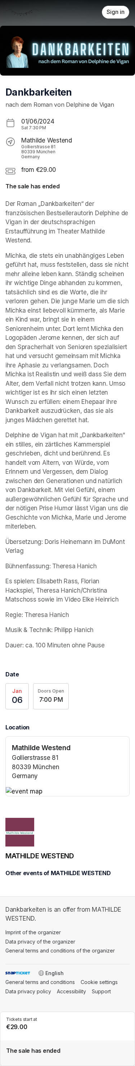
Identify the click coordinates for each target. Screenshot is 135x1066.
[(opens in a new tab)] (67, 791)
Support (101, 991)
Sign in (116, 12)
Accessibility (71, 991)
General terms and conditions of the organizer (60, 950)
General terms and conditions (40, 982)
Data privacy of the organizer (40, 942)
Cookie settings (99, 982)
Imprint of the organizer (33, 932)
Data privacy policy (28, 991)
